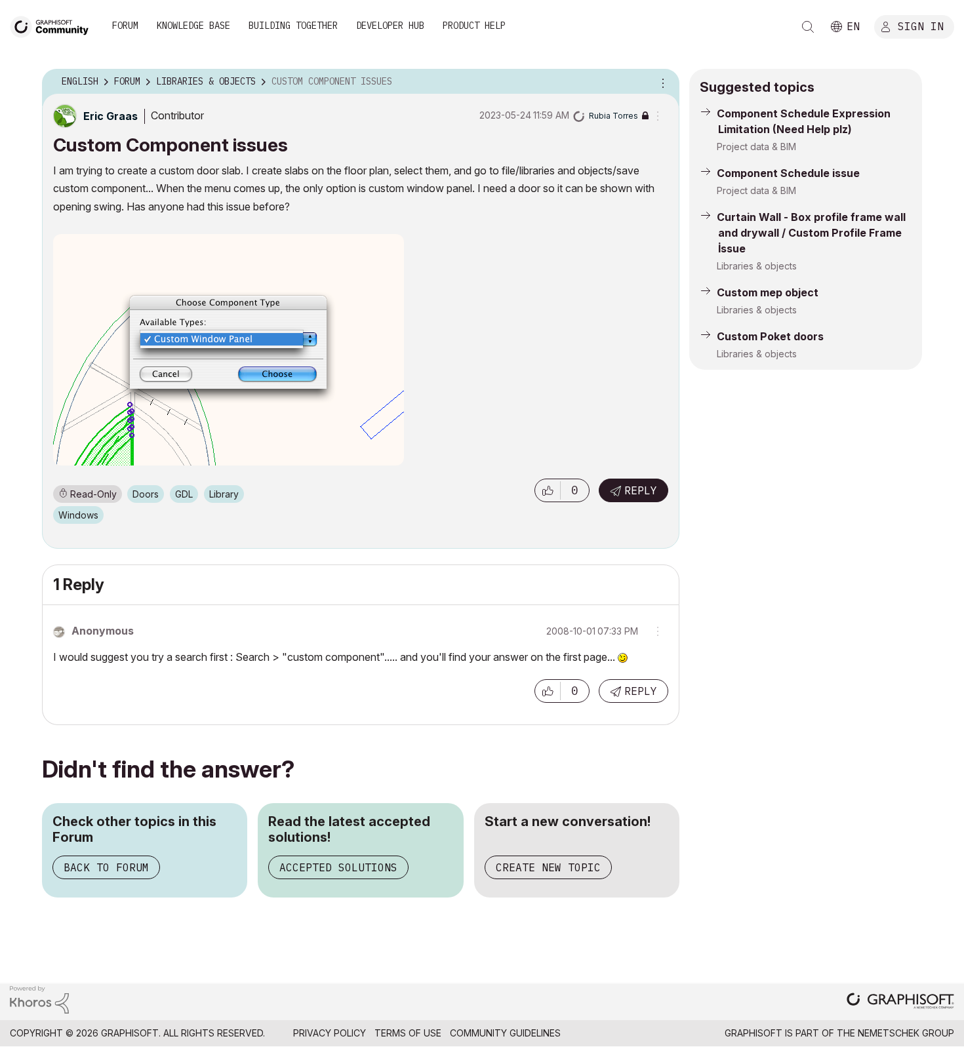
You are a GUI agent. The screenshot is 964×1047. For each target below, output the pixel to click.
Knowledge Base (193, 25)
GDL (184, 494)
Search (808, 26)
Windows (78, 515)
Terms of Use (407, 1032)
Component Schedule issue (788, 173)
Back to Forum (106, 867)
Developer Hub (390, 25)
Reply (640, 490)
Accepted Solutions (338, 867)
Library (224, 494)
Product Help (474, 25)
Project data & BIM (756, 146)
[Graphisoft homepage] (900, 1002)
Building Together (293, 25)
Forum (125, 25)
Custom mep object (767, 292)
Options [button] (661, 82)
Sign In (921, 25)
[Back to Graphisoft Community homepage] (54, 25)
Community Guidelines (505, 1032)
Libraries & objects (757, 265)
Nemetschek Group (906, 1032)
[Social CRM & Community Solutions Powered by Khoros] (39, 998)
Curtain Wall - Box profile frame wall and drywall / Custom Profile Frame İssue (811, 232)
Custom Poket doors (770, 336)
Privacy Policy (329, 1032)
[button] (547, 490)
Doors (145, 494)
